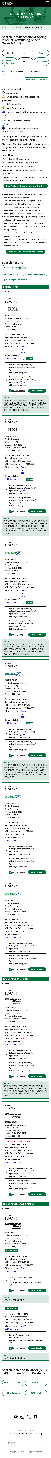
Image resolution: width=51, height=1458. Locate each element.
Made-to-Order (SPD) (13, 1383)
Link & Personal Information (20, 1433)
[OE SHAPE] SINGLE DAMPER (15, 279)
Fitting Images (18, 390)
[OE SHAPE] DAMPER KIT (33, 274)
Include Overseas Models (14, 71)
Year (41, 53)
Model (25, 53)
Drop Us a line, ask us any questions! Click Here (25, 186)
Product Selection (10, 61)
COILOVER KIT (10, 274)
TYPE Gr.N (36, 1383)
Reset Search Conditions (36, 79)
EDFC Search (36, 1393)
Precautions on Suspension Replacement (25, 251)
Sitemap (38, 1433)
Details (30, 358)
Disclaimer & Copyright (25, 1430)
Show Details (36, 390)
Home (4, 27)
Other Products (13, 1393)
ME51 (25, 61)
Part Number (41, 61)
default (10, 53)
